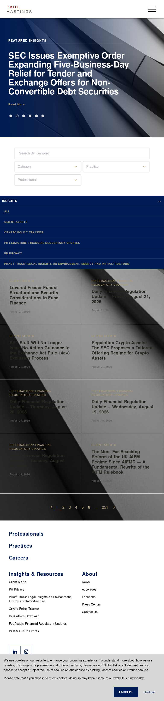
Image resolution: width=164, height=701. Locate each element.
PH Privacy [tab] (13, 253)
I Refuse (149, 692)
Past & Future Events (24, 631)
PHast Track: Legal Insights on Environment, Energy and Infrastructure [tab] (66, 263)
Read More (16, 104)
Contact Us (90, 612)
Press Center (91, 604)
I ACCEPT (126, 692)
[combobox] (19, 153)
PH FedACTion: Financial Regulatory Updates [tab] (42, 242)
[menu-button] (151, 9)
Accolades (89, 589)
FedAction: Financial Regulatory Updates (38, 623)
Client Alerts (17, 582)
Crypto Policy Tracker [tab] (24, 232)
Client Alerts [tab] (16, 221)
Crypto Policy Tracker (24, 608)
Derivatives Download (24, 616)
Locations (89, 597)
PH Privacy (16, 589)
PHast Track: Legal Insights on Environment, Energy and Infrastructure (40, 599)
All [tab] (7, 211)
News (86, 582)
